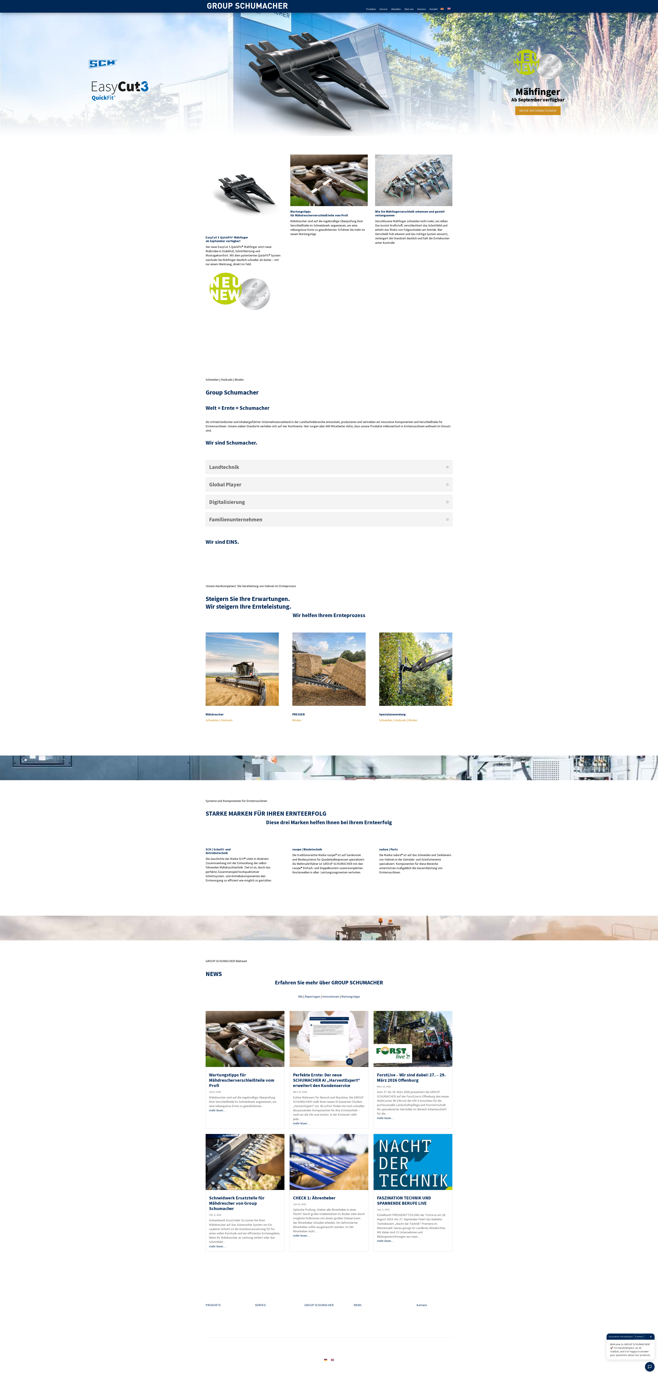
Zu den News (222, 1268)
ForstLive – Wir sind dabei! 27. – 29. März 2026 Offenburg (411, 1077)
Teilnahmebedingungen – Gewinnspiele (365, 1348)
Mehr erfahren (224, 733)
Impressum (238, 1348)
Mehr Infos (220, 320)
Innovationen (331, 996)
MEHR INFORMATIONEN (538, 110)
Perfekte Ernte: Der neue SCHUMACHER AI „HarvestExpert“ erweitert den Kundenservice (326, 1080)
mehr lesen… (217, 1110)
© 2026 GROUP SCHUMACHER (409, 1348)
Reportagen (313, 996)
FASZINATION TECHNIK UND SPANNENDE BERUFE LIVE (404, 1200)
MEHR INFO (305, 244)
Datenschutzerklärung (288, 1348)
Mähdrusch (213, 1309)
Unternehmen (313, 1309)
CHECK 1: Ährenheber (314, 1198)
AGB (307, 1348)
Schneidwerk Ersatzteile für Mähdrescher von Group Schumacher (237, 1203)
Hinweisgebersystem (326, 1348)
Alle (300, 996)
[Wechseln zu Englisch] (448, 6)
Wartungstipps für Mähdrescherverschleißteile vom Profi (241, 1080)
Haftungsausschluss (259, 1348)
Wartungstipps (350, 996)
